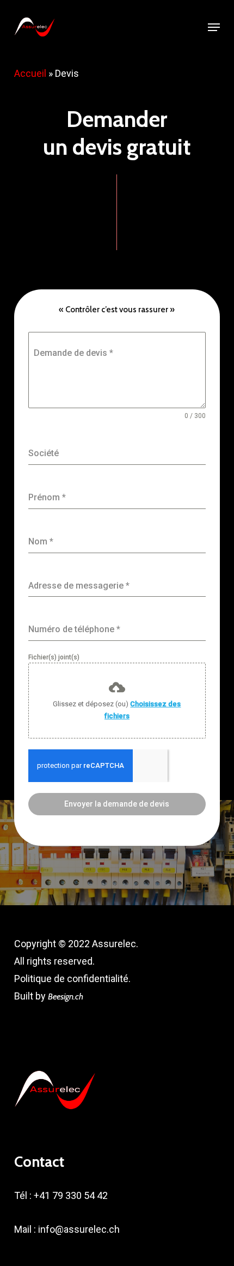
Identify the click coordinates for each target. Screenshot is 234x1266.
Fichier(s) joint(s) (53, 657)
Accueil (30, 73)
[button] (214, 27)
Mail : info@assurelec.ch (67, 1229)
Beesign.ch (65, 996)
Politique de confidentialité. (72, 978)
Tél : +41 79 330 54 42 (61, 1195)
